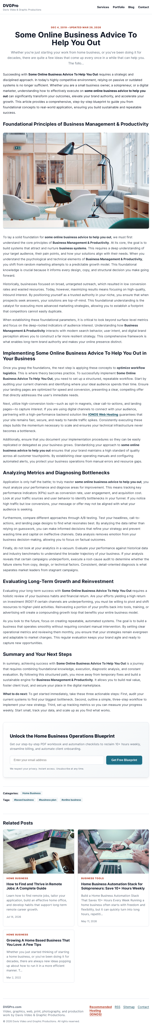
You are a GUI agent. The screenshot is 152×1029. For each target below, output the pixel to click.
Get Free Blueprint (124, 760)
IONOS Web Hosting (103, 414)
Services (103, 7)
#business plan (47, 799)
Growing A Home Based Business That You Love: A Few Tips (38, 942)
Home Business (31, 793)
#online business (71, 799)
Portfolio (119, 7)
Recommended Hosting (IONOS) (101, 1010)
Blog (131, 7)
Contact (143, 7)
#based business (24, 799)
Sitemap (129, 1007)
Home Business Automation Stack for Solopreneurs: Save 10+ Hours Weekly (113, 886)
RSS (117, 1007)
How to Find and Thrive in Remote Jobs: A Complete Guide (34, 886)
